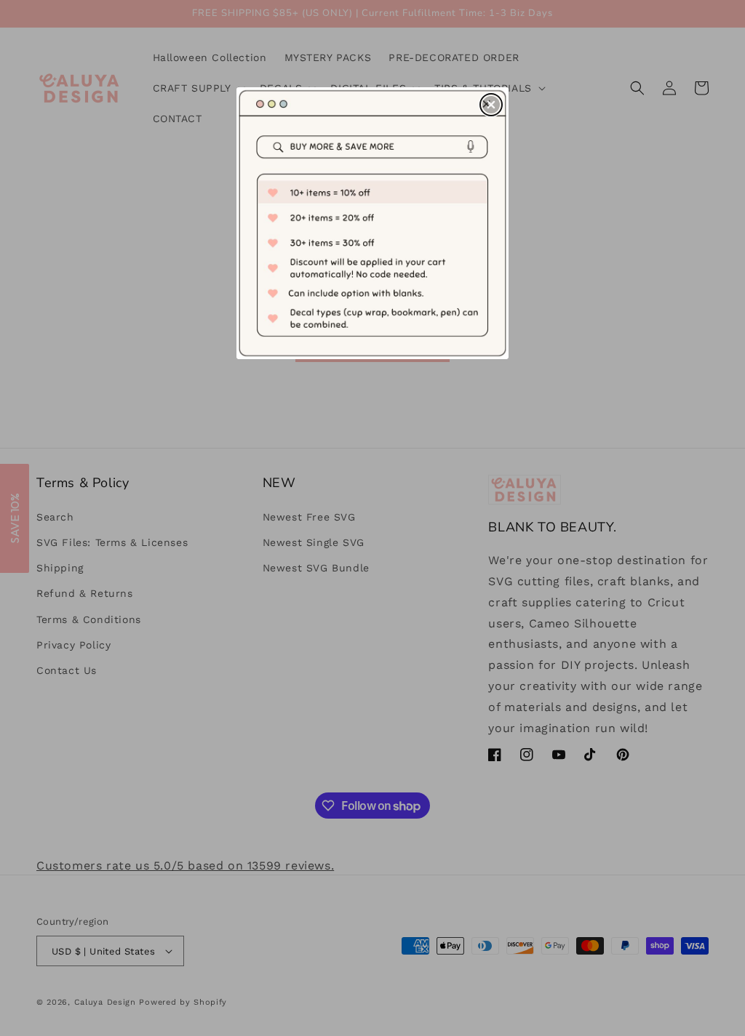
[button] (491, 104)
